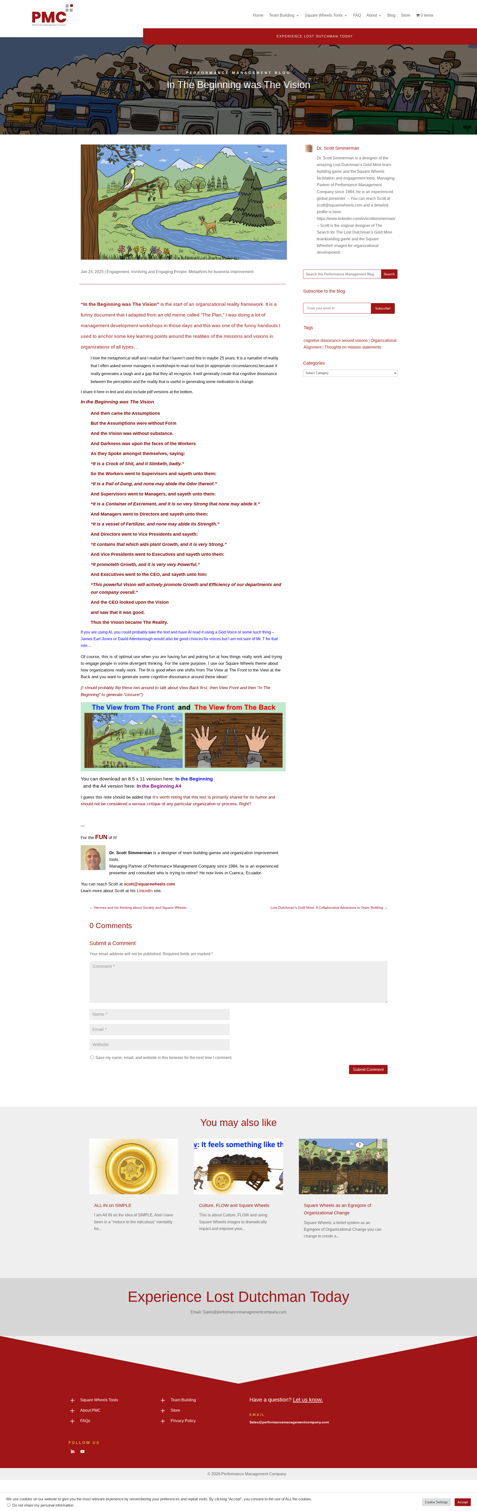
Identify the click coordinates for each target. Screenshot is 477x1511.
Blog (391, 15)
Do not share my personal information (42, 1505)
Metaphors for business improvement (221, 272)
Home (258, 15)
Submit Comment (368, 1069)
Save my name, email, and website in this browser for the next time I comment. (163, 1057)
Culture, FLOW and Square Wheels (234, 1205)
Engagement (118, 272)
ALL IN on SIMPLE (112, 1205)
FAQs (85, 1421)
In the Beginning (194, 778)
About (371, 15)
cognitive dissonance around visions (336, 340)
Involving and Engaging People (159, 272)
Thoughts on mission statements (352, 347)
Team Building (281, 15)
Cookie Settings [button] (436, 1502)
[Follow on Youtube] (82, 1451)
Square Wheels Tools (324, 15)
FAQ (357, 15)
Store (405, 15)
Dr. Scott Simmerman (338, 148)
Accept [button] (463, 1502)
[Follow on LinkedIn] (73, 1451)
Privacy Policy (183, 1421)
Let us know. (308, 1400)
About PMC (90, 1410)
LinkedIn (145, 890)
